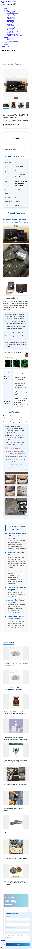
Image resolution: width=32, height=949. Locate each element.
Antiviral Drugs (11, 17)
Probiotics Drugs (11, 27)
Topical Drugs (10, 25)
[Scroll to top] (2, 947)
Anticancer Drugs (11, 18)
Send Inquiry (16, 138)
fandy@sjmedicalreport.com (9, 1)
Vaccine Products (11, 14)
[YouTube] (4, 2)
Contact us (6, 42)
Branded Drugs (10, 21)
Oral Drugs (9, 24)
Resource (6, 37)
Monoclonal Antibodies (12, 13)
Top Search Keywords (12, 41)
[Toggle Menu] (14, 4)
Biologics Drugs (11, 11)
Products (6, 10)
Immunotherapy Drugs (12, 28)
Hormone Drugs (11, 30)
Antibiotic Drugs (11, 15)
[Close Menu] (2, 6)
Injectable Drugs (11, 22)
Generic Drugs (10, 20)
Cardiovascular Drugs (12, 31)
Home (5, 8)
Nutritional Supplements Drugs (14, 35)
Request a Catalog (5, 46)
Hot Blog (9, 39)
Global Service (10, 38)
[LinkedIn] (2, 2)
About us (6, 44)
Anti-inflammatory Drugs (13, 34)
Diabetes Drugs (10, 32)
